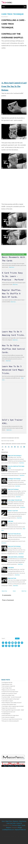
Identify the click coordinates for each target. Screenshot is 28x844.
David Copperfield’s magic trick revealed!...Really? (13, 710)
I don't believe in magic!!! (7, 700)
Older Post (24, 591)
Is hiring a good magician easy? (9, 704)
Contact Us (19, 823)
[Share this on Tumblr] (21, 447)
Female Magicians (6, 713)
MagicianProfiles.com (20, 829)
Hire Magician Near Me (7, 682)
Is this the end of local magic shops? (10, 691)
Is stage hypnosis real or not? (8, 711)
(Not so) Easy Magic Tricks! (8, 695)
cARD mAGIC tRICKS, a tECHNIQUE (16, 557)
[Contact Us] (3, 643)
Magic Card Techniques (13, 489)
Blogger (20, 827)
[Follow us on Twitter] (9, 643)
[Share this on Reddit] (15, 447)
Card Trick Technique (12, 14)
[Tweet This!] (6, 447)
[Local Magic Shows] (19, 646)
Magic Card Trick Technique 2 (14, 455)
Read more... (12, 267)
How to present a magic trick (8, 686)
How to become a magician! (8, 717)
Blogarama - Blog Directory (19, 821)
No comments (4, 16)
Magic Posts (9, 821)
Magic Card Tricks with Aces (14, 533)
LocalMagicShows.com (8, 829)
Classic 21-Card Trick (13, 510)
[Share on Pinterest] (12, 447)
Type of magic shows (7, 688)
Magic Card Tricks (12, 578)
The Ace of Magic (16, 825)
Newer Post (4, 591)
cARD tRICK (10, 521)
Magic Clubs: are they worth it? (9, 708)
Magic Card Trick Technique (14, 546)
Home (14, 591)
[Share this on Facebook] (2, 447)
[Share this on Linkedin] (9, 447)
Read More (21, 462)
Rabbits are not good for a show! (9, 693)
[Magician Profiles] (16, 646)
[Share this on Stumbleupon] (18, 447)
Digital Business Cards (7, 684)
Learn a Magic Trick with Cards (15, 500)
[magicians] (13, 757)
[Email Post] (2, 449)
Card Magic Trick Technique (14, 478)
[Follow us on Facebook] (6, 643)
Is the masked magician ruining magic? (10, 699)
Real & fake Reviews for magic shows (10, 715)
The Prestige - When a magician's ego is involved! (13, 706)
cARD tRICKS (11, 567)
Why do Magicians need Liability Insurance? (12, 702)
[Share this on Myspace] (24, 447)
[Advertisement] (14, 63)
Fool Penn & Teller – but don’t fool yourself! (11, 697)
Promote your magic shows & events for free (12, 719)
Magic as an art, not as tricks (8, 689)
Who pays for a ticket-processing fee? (10, 721)
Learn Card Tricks (11, 823)
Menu (3, 6)
